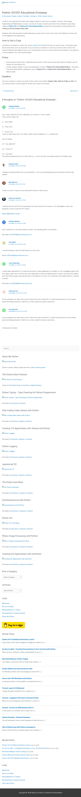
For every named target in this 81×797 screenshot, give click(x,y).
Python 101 (13, 26)
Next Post (74, 91)
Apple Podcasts (36, 385)
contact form (37, 45)
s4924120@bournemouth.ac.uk (17, 255)
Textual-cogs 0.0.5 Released (13, 688)
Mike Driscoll (13, 182)
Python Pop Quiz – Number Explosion (16, 717)
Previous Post (8, 91)
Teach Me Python (8, 616)
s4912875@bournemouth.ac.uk (20, 234)
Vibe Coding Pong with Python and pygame (18, 727)
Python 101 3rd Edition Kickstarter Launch (18, 639)
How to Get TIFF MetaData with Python (17, 678)
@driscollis (5, 603)
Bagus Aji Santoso (15, 198)
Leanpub (22, 403)
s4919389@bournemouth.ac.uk (21, 283)
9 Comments (6, 16)
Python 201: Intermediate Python (31, 26)
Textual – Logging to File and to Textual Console (20, 698)
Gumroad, (14, 439)
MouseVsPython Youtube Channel (13, 613)
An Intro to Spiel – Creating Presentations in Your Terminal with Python (28, 649)
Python (19, 16)
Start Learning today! (38, 367)
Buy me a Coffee (8, 606)
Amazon (29, 421)
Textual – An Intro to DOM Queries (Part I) (17, 708)
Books (14, 16)
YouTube (26, 385)
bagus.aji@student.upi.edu (11, 213)
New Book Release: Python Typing (15, 659)
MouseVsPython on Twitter (11, 610)
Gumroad (14, 403)
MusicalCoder (13, 164)
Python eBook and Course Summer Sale (17, 669)
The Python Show (14, 385)
